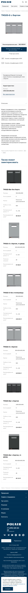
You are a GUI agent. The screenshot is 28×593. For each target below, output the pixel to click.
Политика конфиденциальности (14, 554)
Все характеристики (9, 94)
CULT (16, 552)
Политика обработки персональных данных (14, 557)
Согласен (7, 588)
